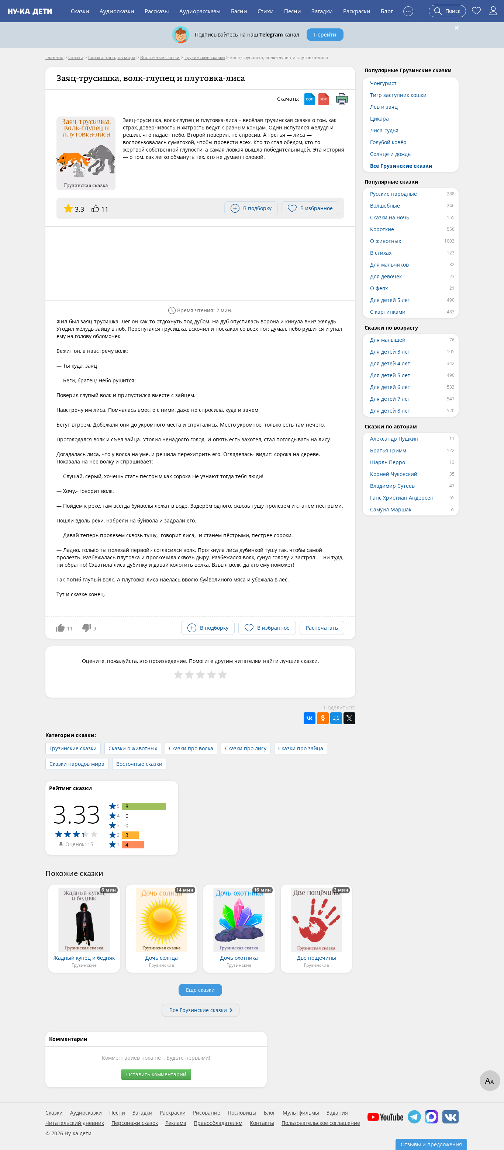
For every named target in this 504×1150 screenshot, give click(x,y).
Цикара (379, 118)
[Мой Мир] (336, 718)
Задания (337, 1112)
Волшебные (385, 205)
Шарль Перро (387, 462)
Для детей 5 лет (390, 299)
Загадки (322, 11)
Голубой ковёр (388, 142)
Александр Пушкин (394, 438)
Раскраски (356, 11)
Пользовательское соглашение (321, 1123)
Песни (292, 11)
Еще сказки (200, 989)
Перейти (325, 34)
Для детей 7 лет (390, 398)
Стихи (266, 11)
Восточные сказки (139, 763)
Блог (387, 11)
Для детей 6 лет (390, 386)
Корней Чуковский (393, 473)
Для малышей (387, 339)
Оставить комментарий (156, 1074)
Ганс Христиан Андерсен (402, 497)
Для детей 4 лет (390, 363)
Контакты (262, 1123)
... (408, 10)
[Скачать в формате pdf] (323, 99)
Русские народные (393, 193)
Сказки (80, 11)
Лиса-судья (384, 130)
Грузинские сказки (73, 748)
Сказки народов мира (76, 763)
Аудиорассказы (200, 11)
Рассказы (157, 11)
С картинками (387, 311)
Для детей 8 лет (390, 410)
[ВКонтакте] (309, 718)
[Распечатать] (342, 99)
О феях (379, 288)
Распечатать (322, 627)
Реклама (175, 1123)
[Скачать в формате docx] (309, 99)
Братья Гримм (388, 450)
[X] (349, 718)
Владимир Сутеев (392, 485)
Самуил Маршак (390, 509)
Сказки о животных (132, 748)
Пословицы (242, 1112)
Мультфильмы (301, 1112)
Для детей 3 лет (390, 351)
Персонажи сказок (134, 1123)
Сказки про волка (191, 748)
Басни (239, 11)
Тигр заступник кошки (398, 94)
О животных (385, 240)
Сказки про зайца (300, 748)
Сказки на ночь (389, 217)
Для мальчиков (389, 264)
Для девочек (386, 276)
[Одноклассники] (323, 718)
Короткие (382, 229)
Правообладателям (218, 1123)
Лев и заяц (384, 106)
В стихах (380, 252)
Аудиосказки (117, 11)
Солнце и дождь (390, 153)
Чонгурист (383, 83)
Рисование (206, 1112)
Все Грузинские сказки (198, 1010)
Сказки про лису (245, 748)
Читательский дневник (74, 1123)
